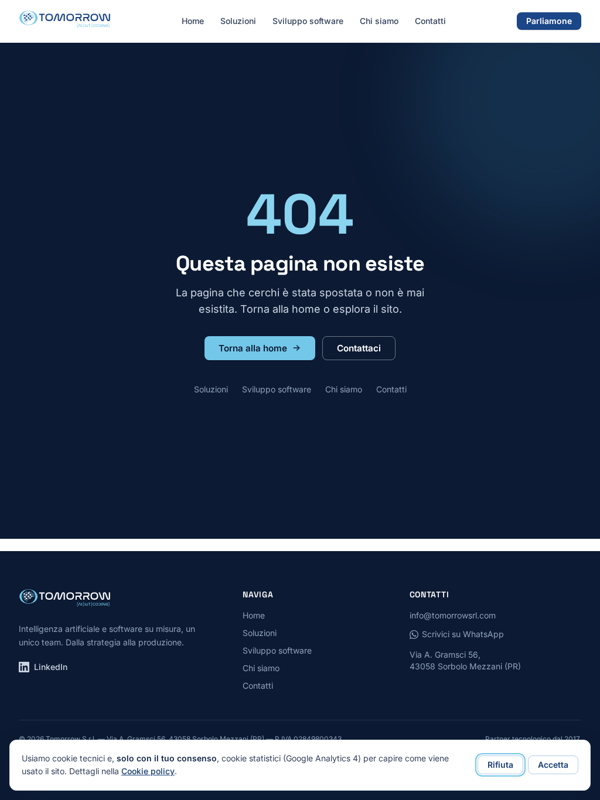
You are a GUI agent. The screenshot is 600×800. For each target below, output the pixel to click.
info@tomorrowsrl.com (453, 615)
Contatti (430, 21)
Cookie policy (148, 771)
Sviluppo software (307, 21)
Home (193, 21)
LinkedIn (50, 667)
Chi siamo (379, 21)
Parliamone (549, 21)
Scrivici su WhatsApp (463, 634)
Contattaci (359, 348)
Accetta (553, 765)
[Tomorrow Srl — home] (65, 21)
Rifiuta (500, 765)
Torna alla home (253, 348)
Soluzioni (238, 21)
